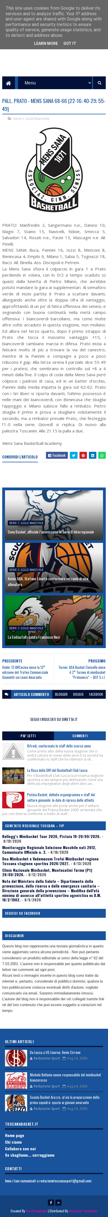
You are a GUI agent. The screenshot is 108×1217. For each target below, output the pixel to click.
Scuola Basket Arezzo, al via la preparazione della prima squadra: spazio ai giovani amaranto (64, 1099)
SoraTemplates (36, 1210)
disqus (78, 694)
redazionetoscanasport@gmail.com (65, 1181)
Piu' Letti (27, 736)
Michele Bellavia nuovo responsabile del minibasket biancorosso (65, 1077)
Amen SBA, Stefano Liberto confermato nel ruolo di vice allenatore (48, 581)
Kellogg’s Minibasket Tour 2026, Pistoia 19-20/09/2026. (51, 836)
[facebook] (51, 1203)
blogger (61, 694)
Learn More (46, 43)
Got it (69, 43)
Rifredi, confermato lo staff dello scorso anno (59, 746)
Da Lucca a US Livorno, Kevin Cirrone (55, 1052)
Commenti (80, 736)
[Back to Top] (58, 1203)
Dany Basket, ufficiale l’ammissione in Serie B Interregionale (51, 532)
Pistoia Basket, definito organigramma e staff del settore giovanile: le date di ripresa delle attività (61, 797)
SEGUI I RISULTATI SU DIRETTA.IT (54, 719)
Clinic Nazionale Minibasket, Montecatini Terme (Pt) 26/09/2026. (47, 872)
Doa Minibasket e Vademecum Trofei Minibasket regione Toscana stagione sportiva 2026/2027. (50, 861)
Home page (14, 1135)
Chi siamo (13, 1142)
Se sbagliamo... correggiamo (30, 1155)
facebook (96, 694)
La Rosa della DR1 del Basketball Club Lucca (57, 770)
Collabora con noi (20, 1148)
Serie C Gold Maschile (31, 118)
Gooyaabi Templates (83, 1210)
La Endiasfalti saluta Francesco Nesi (34, 637)
